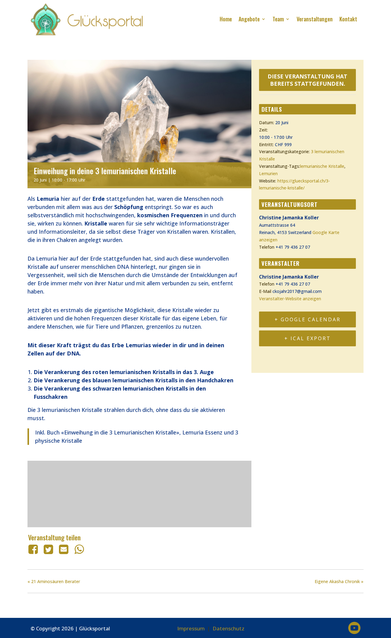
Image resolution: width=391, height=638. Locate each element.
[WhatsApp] (79, 549)
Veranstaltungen (315, 19)
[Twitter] (48, 549)
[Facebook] (34, 549)
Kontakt (348, 19)
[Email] (63, 549)
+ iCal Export (307, 338)
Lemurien (268, 173)
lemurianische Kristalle (322, 166)
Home (226, 19)
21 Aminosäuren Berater (53, 581)
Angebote (249, 19)
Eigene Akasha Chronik (339, 581)
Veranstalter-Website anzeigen (290, 298)
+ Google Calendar (308, 319)
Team (278, 19)
